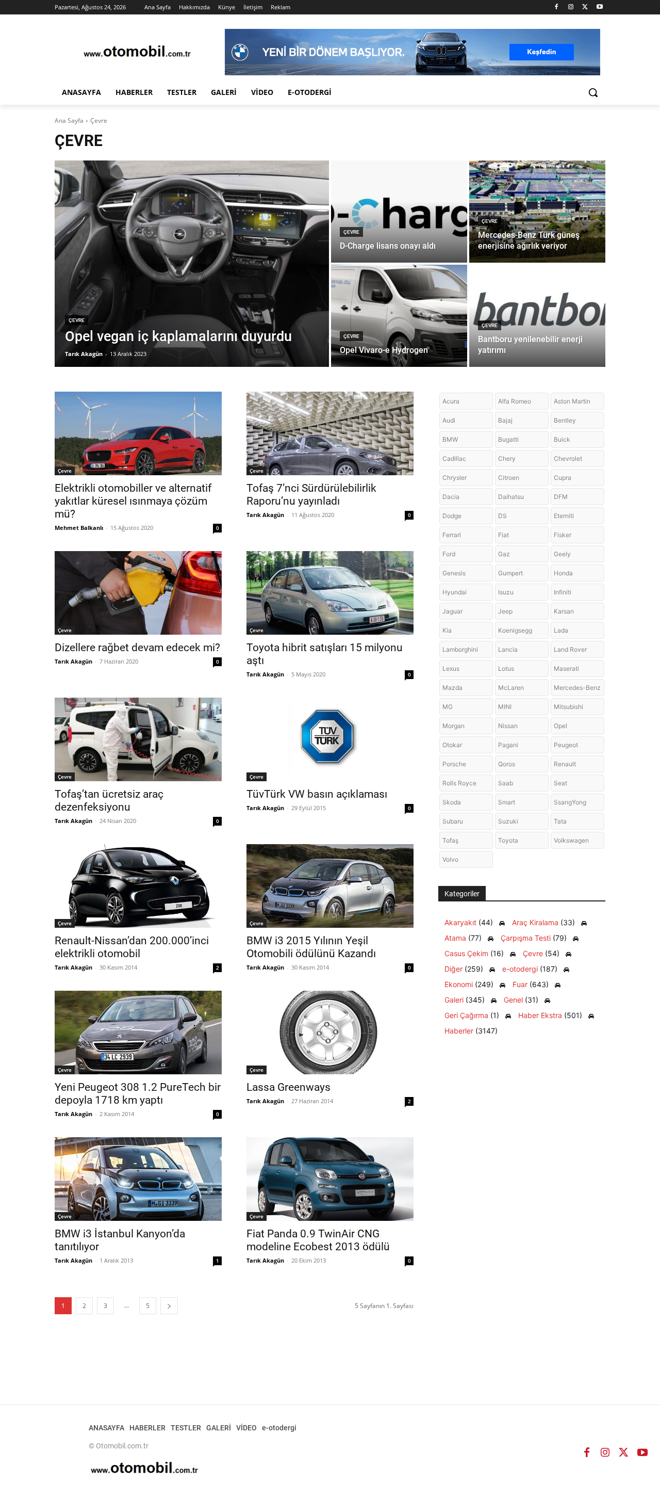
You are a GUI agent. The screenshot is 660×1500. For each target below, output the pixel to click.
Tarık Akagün (265, 515)
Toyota (508, 840)
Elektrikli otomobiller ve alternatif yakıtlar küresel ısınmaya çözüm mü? (133, 501)
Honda (563, 573)
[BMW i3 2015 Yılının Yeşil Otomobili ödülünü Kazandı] (330, 886)
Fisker (562, 535)
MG (447, 707)
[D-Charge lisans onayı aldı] (399, 211)
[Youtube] (599, 7)
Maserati (566, 668)
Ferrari (451, 535)
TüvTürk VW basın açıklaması (316, 794)
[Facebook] (557, 7)
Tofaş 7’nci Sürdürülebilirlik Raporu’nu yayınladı (311, 494)
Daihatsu (511, 497)
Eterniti (564, 516)
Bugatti (508, 439)
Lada (561, 630)
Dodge (451, 516)
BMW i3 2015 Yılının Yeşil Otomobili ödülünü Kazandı (311, 947)
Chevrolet (568, 458)
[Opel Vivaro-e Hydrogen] (399, 316)
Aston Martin (572, 401)
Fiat (503, 535)
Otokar (452, 745)
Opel (560, 726)
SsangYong (570, 802)
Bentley (565, 420)
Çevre (77, 320)
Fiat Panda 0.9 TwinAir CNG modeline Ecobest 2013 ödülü (318, 1240)
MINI (505, 707)
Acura (450, 401)
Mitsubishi (568, 707)
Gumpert (510, 573)
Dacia (450, 497)
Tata (560, 821)
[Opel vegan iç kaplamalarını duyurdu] (192, 263)
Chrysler (454, 477)
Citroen (508, 477)
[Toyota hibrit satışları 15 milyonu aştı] (330, 593)
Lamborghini (460, 649)
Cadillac (454, 458)
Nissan (508, 726)
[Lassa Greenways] (330, 1032)
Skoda (451, 802)
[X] (585, 7)
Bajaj (505, 420)
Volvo (450, 859)
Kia (447, 630)
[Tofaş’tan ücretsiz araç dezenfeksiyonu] (138, 739)
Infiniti (562, 592)
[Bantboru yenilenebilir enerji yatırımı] (537, 316)
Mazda (452, 687)
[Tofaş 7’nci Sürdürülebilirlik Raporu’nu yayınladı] (330, 433)
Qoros (506, 764)
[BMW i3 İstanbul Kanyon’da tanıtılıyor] (138, 1179)
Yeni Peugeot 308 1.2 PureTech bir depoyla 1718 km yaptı (138, 1093)
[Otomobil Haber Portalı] (137, 52)
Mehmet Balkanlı (79, 527)
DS (502, 516)
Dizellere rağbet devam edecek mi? (137, 647)
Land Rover (570, 649)
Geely (562, 554)
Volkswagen (571, 840)
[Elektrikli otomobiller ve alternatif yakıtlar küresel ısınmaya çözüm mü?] (138, 433)
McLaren (511, 687)
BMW (450, 439)
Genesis (454, 573)
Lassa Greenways (288, 1087)
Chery (507, 458)
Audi (448, 420)
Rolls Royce (459, 783)
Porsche (454, 764)
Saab (505, 783)
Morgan (453, 726)
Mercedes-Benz (577, 687)
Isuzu (506, 592)
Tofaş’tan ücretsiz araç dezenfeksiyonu (109, 800)
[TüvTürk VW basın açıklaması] (330, 739)
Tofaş (450, 840)
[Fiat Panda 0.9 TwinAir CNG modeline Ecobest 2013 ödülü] (330, 1179)
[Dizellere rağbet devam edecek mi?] (138, 593)
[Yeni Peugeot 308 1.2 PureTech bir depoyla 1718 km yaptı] (138, 1032)
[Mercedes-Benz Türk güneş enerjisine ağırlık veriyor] (537, 211)
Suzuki (508, 821)
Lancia (508, 649)
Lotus (506, 668)
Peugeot (566, 745)
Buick (562, 439)
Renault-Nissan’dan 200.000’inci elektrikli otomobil (132, 947)
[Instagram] (571, 7)
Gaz (504, 554)
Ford (448, 554)
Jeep (505, 611)
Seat (560, 783)
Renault (565, 764)
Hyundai (454, 592)
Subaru (452, 821)
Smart (506, 802)
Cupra (562, 477)
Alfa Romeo (514, 401)
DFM (561, 497)
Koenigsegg (515, 630)
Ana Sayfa (69, 120)
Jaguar (452, 611)
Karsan (564, 611)
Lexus (450, 668)
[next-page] (169, 1305)
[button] (593, 92)
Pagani (508, 745)
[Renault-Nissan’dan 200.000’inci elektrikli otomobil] (138, 886)
